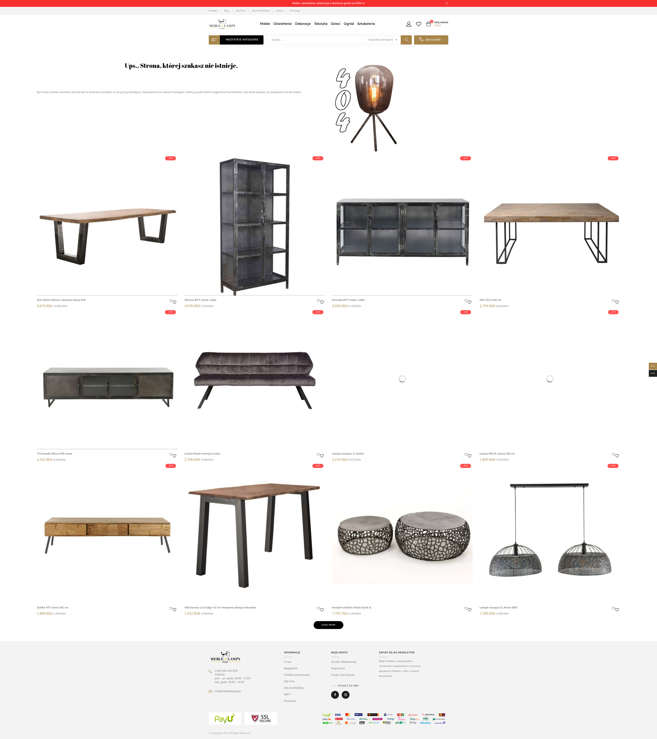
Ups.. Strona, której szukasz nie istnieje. (181, 65)
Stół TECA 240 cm (490, 300)
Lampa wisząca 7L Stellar (348, 454)
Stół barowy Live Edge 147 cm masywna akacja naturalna (220, 607)
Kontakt (213, 11)
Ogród (349, 24)
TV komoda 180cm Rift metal (54, 454)
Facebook (335, 697)
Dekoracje (303, 24)
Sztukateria (366, 24)
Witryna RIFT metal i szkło (200, 300)
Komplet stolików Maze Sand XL (352, 607)
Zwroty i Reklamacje (343, 662)
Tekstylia (320, 24)
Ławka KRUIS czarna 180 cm (497, 454)
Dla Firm (240, 11)
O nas (287, 662)
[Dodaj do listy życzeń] (173, 301)
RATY (287, 694)
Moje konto (338, 668)
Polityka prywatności (297, 675)
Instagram (346, 697)
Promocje (295, 11)
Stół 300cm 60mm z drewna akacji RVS (61, 300)
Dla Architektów (261, 11)
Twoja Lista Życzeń (343, 675)
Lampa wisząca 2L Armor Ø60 (498, 607)
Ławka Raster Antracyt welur (202, 454)
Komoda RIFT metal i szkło (348, 300)
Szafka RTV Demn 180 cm (52, 607)
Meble (265, 24)
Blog (226, 11)
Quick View (104, 289)
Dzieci (335, 24)
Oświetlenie (282, 24)
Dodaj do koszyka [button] (114, 290)
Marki (279, 11)
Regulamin (291, 668)
